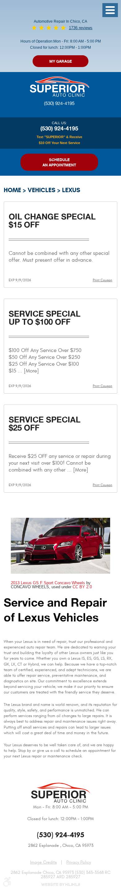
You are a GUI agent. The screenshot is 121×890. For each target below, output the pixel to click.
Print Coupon (102, 280)
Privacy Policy (78, 862)
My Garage (60, 61)
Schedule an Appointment (59, 162)
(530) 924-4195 (59, 103)
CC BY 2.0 (82, 587)
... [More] (27, 371)
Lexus (71, 190)
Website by (60, 884)
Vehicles (42, 190)
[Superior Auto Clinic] (59, 86)
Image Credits (43, 862)
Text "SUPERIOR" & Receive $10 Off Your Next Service (59, 139)
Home (12, 190)
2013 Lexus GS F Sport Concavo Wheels (48, 583)
